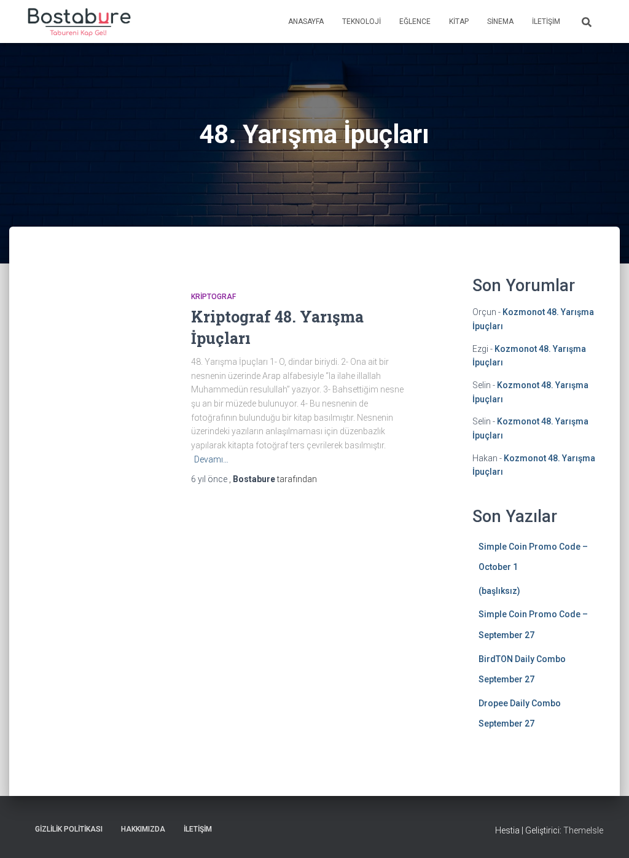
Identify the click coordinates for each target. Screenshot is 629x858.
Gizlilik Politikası (69, 829)
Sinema (500, 21)
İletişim (546, 21)
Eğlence (415, 21)
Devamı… (211, 459)
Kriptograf (213, 296)
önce (210, 479)
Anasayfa (306, 21)
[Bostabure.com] (78, 21)
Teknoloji (361, 21)
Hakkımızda (143, 829)
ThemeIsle (583, 830)
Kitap (459, 21)
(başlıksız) (499, 591)
